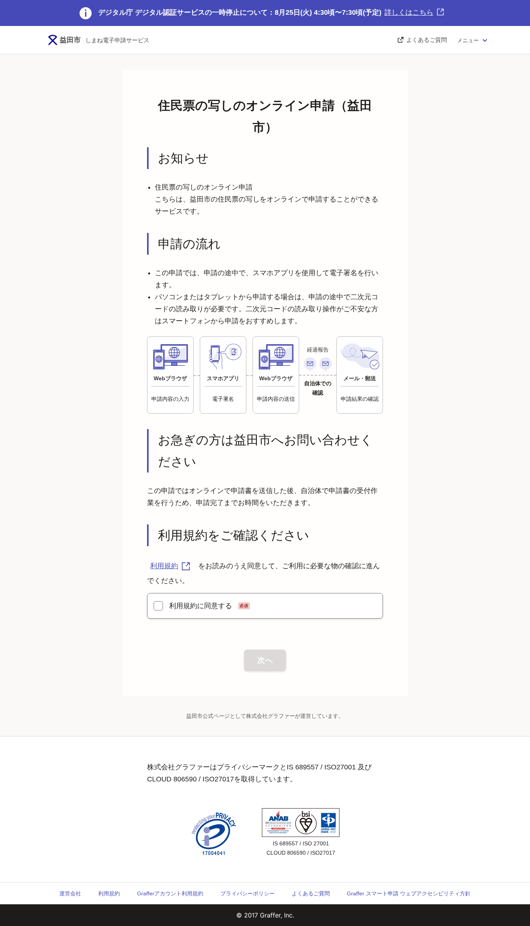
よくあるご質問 (311, 893)
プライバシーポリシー (247, 893)
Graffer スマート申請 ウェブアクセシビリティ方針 (409, 893)
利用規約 (164, 566)
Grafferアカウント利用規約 (170, 893)
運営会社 (70, 893)
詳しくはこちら (409, 12)
